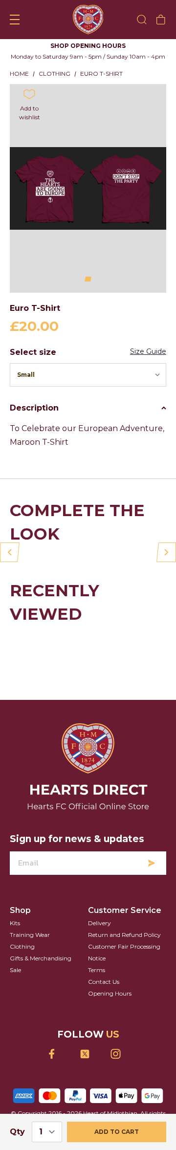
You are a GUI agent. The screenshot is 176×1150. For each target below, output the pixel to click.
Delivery (99, 933)
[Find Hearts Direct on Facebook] (57, 1065)
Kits (15, 933)
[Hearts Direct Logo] (88, 19)
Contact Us (103, 992)
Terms (96, 980)
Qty (17, 1131)
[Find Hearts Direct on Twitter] (88, 1065)
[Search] (142, 19)
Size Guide (148, 362)
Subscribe (151, 874)
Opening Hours (110, 1004)
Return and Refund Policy (124, 945)
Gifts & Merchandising (40, 969)
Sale (15, 980)
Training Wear (30, 945)
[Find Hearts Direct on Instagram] (119, 1065)
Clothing (22, 957)
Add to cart (116, 1131)
